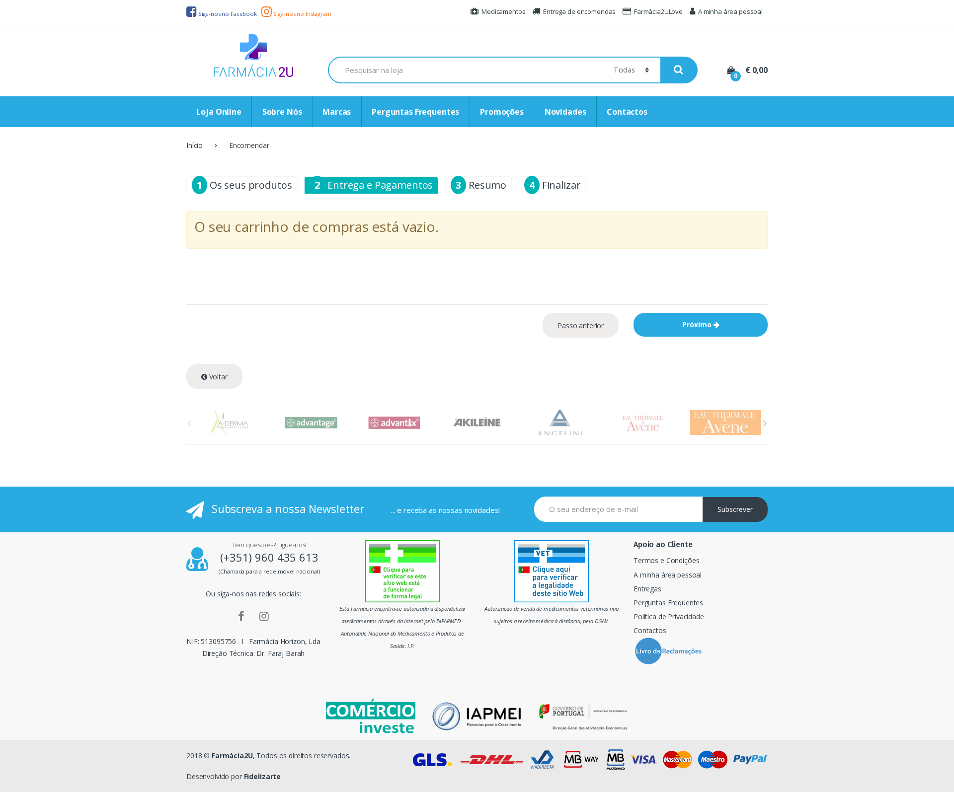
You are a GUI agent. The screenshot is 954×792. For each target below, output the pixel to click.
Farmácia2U (232, 755)
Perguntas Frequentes (415, 111)
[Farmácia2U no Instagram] (264, 615)
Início (194, 145)
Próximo (698, 324)
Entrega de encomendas (579, 11)
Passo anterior (580, 325)
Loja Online (218, 111)
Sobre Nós (282, 111)
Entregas (647, 588)
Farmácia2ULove (658, 11)
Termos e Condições (666, 560)
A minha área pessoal (730, 11)
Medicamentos (503, 11)
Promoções (502, 111)
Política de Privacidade (669, 616)
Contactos (627, 111)
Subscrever (735, 509)
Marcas (336, 111)
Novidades (565, 111)
